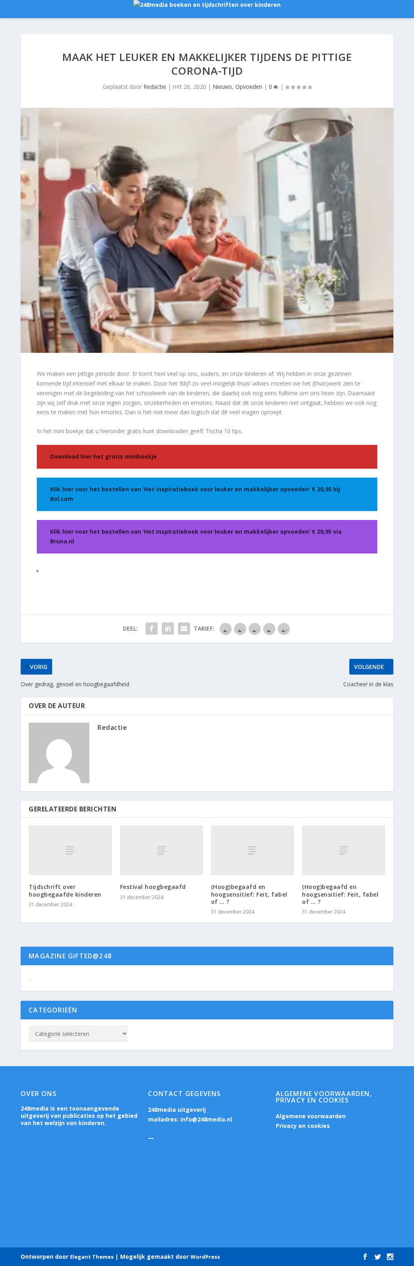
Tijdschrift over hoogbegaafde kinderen (65, 890)
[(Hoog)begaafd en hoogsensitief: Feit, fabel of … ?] (252, 850)
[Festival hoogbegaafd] (161, 850)
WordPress (205, 1256)
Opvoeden (248, 86)
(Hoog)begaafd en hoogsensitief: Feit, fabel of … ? (249, 894)
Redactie (155, 86)
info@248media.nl (206, 1119)
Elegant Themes (92, 1256)
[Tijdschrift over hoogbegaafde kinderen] (70, 850)
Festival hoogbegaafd (153, 887)
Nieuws (222, 86)
